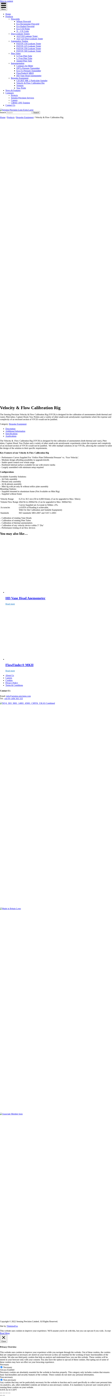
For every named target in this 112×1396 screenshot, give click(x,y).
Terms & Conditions (14, 820)
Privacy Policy (11, 818)
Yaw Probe (21, 88)
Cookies (9, 815)
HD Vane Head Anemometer (28, 75)
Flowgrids (15, 19)
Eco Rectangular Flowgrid (27, 24)
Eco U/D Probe (23, 29)
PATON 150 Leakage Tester (28, 43)
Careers (14, 100)
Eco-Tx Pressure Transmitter (28, 71)
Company (9, 93)
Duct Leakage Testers (20, 34)
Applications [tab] (10, 571)
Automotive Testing (19, 41)
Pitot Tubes (16, 53)
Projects (14, 95)
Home (8, 14)
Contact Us (10, 105)
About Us (9, 810)
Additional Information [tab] (15, 566)
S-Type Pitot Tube (24, 56)
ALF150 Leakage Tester (27, 36)
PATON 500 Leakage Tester (28, 51)
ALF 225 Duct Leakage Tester (29, 39)
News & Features (12, 90)
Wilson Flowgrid (23, 21)
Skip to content (6, 1)
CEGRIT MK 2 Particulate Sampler (31, 80)
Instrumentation (17, 63)
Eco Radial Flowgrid (25, 26)
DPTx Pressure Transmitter (28, 68)
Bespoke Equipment (19, 78)
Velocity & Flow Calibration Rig (30, 83)
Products (9, 16)
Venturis (19, 85)
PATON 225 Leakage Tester (28, 46)
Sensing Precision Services (22, 98)
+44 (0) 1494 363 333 (13, 833)
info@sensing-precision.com (18, 831)
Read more (10, 739)
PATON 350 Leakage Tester (28, 48)
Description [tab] (10, 564)
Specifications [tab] (11, 568)
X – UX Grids (22, 31)
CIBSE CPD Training (20, 103)
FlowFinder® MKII (25, 73)
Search (3, 112)
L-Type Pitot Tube (24, 58)
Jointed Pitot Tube (24, 61)
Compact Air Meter (24, 66)
